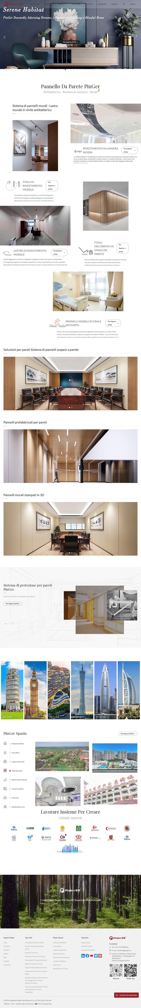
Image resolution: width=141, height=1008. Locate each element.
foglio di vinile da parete (33, 964)
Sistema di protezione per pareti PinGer (28, 587)
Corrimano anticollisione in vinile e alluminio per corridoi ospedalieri (36, 989)
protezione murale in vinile (34, 942)
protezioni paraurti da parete (35, 956)
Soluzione (76, 4)
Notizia (90, 4)
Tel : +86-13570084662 (120, 947)
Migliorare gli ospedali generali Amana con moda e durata (55, 768)
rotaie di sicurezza (31, 953)
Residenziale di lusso (60, 969)
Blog (5, 957)
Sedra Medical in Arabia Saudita (95, 802)
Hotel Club (56, 965)
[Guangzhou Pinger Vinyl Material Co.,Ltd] (14, 5)
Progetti (62, 4)
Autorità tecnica (86, 946)
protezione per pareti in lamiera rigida (36, 972)
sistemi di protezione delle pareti (34, 947)
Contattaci (102, 4)
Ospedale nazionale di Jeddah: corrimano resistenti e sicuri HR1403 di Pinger (59, 803)
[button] (58, 69)
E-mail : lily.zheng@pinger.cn (121, 950)
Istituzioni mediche (59, 942)
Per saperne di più (70, 49)
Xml (12, 1004)
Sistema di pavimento (123, 618)
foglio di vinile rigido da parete (36, 967)
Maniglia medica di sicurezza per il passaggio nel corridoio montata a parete (36, 980)
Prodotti (48, 4)
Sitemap (6, 1004)
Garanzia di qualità (88, 950)
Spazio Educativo (59, 954)
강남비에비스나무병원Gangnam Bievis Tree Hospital (110, 770)
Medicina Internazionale (61, 957)
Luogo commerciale (59, 950)
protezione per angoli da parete (36, 960)
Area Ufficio (57, 946)
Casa (5, 942)
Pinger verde (85, 942)
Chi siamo (34, 4)
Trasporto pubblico (59, 961)
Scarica (114, 4)
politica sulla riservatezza (25, 1004)
